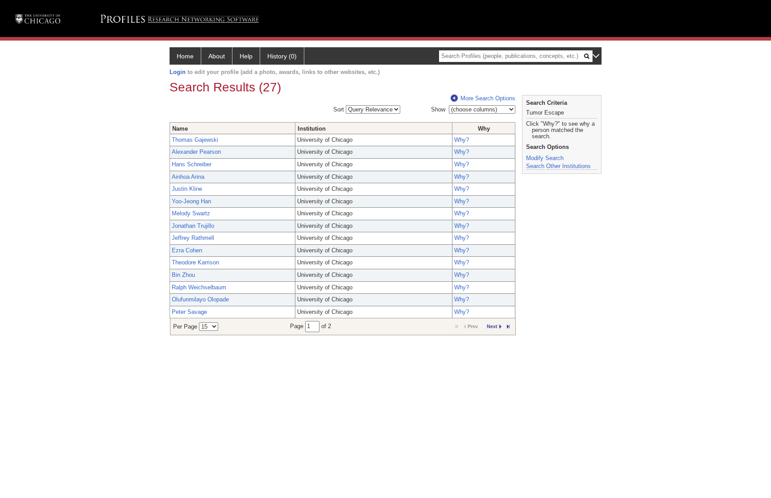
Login (178, 72)
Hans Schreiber (191, 164)
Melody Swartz (191, 213)
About (216, 56)
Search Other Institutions (558, 166)
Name (180, 128)
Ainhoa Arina (188, 176)
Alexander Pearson (196, 151)
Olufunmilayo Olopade (200, 299)
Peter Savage (189, 312)
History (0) (282, 56)
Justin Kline (187, 188)
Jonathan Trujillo (193, 225)
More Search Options (487, 98)
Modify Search (545, 158)
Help (246, 56)
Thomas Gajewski (195, 139)
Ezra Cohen (187, 250)
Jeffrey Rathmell (193, 238)
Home (185, 56)
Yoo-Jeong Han (191, 201)
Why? (461, 139)
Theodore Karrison (195, 262)
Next (492, 326)
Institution (312, 128)
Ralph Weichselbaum (199, 287)
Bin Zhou (183, 275)
